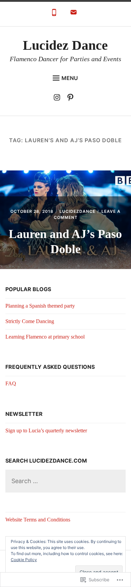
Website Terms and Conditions (37, 519)
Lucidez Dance (65, 45)
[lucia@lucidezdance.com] (73, 14)
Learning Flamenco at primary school (45, 337)
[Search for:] (65, 481)
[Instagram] (58, 98)
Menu (69, 78)
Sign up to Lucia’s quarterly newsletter (46, 430)
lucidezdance (77, 211)
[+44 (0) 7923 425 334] (54, 14)
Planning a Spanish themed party (40, 306)
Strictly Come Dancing (29, 321)
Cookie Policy (24, 559)
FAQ (10, 383)
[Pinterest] (72, 98)
